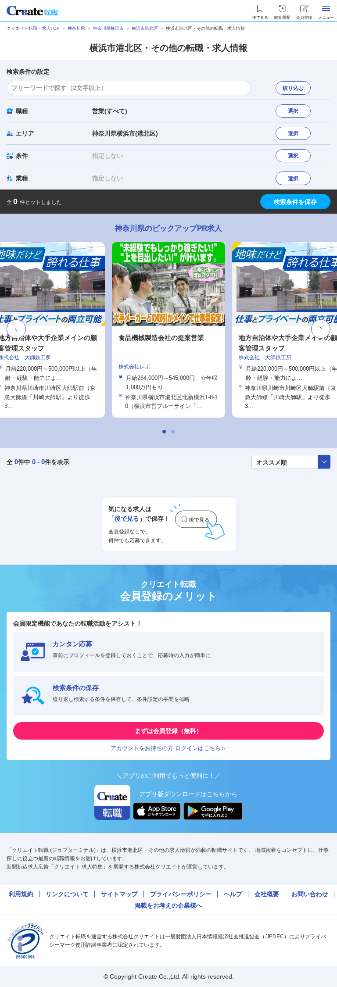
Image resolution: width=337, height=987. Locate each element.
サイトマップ (119, 894)
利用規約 (21, 894)
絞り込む (293, 88)
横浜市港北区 (145, 28)
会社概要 (267, 894)
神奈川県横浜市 (108, 28)
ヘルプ (233, 894)
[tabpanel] (168, 330)
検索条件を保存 (295, 201)
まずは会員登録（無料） (168, 730)
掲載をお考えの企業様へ (168, 905)
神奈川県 (76, 28)
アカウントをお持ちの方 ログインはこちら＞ (168, 748)
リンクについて (67, 894)
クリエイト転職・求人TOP (33, 28)
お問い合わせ (309, 894)
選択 (293, 111)
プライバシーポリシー (181, 894)
